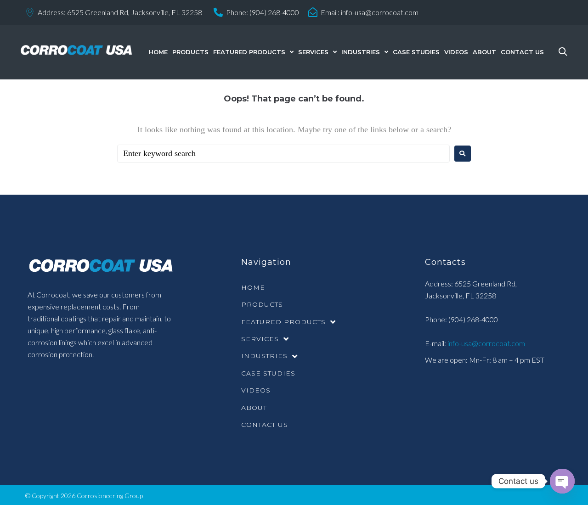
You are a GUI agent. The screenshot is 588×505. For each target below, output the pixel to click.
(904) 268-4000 (274, 12)
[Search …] (561, 52)
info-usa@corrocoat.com (379, 12)
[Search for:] (283, 154)
